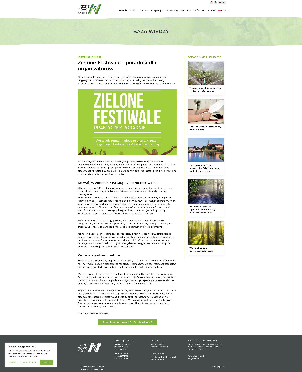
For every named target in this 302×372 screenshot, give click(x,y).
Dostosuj (13, 362)
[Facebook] (211, 2)
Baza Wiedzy (83, 57)
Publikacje (95, 57)
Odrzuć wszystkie (30, 362)
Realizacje (186, 10)
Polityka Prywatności (196, 356)
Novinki (123, 10)
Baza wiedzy (172, 10)
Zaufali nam (199, 10)
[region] (31, 355)
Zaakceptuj (46, 362)
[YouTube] (220, 2)
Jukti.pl (221, 367)
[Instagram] (215, 2)
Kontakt (212, 10)
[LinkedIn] (224, 2)
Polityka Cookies (194, 358)
